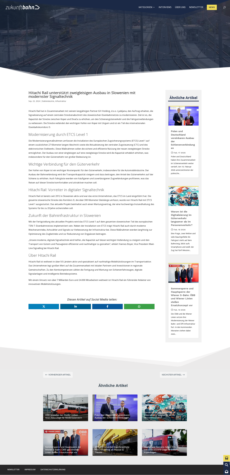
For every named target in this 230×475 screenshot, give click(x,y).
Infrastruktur (60, 101)
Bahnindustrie (48, 101)
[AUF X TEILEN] (43, 306)
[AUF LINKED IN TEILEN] (75, 306)
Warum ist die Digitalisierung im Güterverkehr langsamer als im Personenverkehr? (181, 218)
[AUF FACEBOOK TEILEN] (107, 306)
